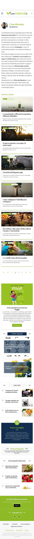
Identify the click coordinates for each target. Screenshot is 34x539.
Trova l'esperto (25, 524)
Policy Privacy (19, 530)
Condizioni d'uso (9, 530)
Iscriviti (17, 505)
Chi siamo (6, 524)
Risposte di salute (16, 526)
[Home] (17, 14)
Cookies (27, 530)
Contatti (14, 524)
